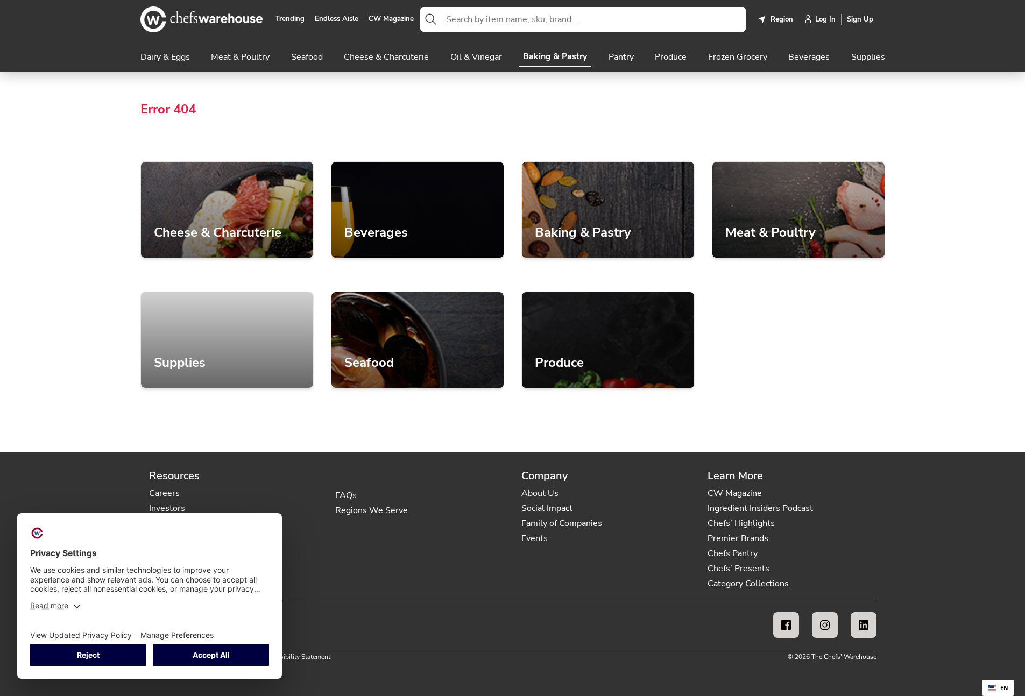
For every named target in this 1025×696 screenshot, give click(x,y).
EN (1004, 688)
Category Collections (748, 583)
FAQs (346, 495)
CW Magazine (391, 19)
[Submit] (431, 19)
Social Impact (546, 508)
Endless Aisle (336, 19)
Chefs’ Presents (738, 568)
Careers (164, 493)
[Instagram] (825, 625)
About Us (540, 493)
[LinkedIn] (863, 625)
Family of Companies (561, 523)
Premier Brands (738, 538)
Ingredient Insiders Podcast (760, 508)
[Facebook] (786, 625)
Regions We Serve (371, 510)
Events (534, 538)
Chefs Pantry (733, 553)
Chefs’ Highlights (741, 523)
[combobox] (594, 19)
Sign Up (860, 19)
